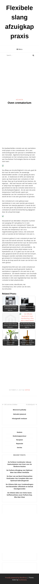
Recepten (19, 440)
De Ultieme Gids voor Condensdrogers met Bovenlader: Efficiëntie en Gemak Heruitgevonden (19, 486)
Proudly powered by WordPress (16, 578)
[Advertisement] (19, 78)
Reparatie (19, 444)
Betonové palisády (19, 410)
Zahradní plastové (19, 414)
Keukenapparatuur (19, 436)
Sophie (27, 390)
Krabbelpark (30, 404)
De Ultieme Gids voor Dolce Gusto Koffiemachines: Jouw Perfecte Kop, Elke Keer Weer (19, 495)
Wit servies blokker (10, 404)
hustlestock (23, 580)
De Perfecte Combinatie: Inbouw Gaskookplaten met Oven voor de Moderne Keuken (19, 464)
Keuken (19, 99)
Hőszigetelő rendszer (19, 419)
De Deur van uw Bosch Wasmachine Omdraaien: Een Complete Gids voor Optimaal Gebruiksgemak (19, 478)
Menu (20, 49)
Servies (19, 447)
